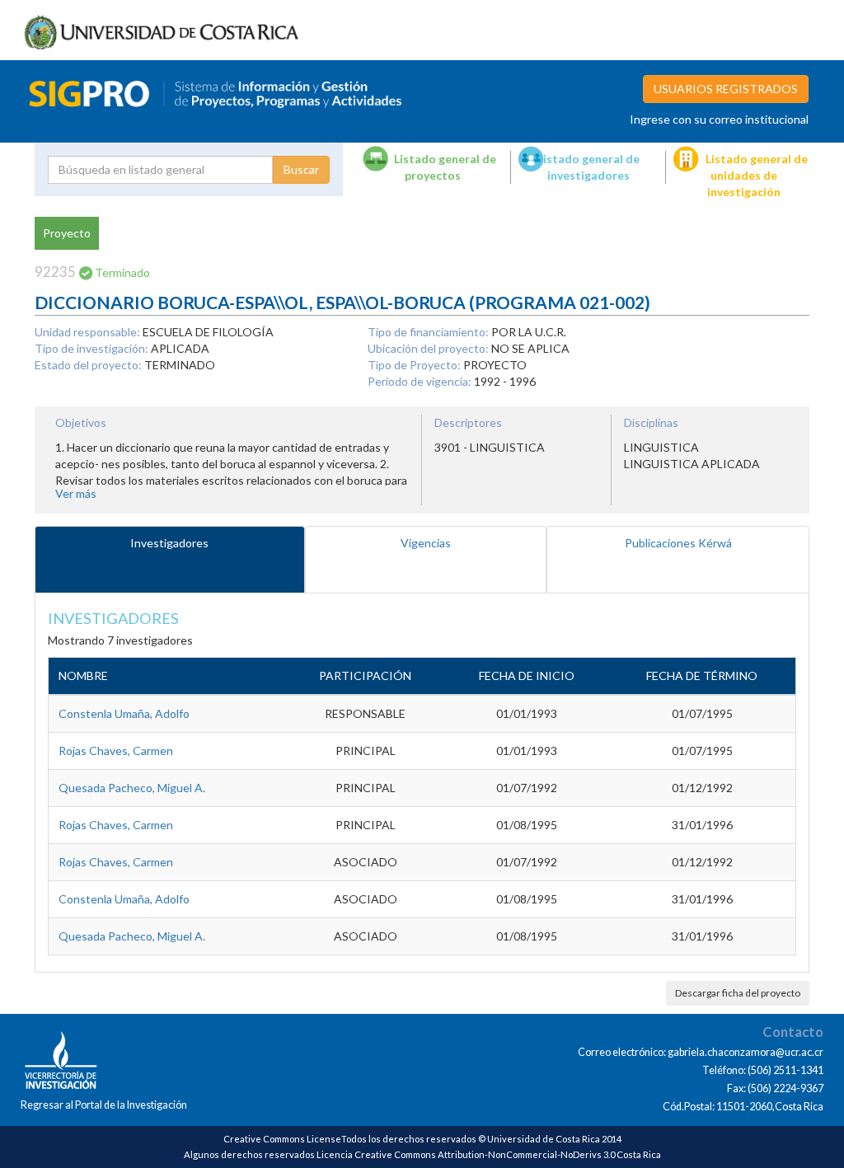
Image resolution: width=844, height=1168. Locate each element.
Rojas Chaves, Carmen (116, 750)
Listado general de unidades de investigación (757, 175)
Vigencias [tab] (426, 543)
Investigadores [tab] (169, 543)
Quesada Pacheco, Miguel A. (132, 788)
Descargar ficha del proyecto (737, 993)
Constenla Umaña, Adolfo (124, 713)
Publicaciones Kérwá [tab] (678, 543)
